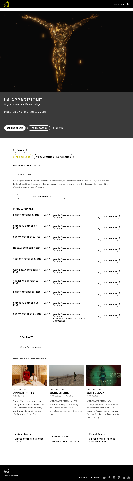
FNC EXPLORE (23, 157)
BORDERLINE (59, 392)
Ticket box (118, 4)
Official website (41, 196)
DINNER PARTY (24, 392)
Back (21, 150)
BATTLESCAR (97, 392)
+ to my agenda (39, 128)
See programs (15, 128)
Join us (95, 477)
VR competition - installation (53, 157)
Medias (83, 477)
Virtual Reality (23, 434)
